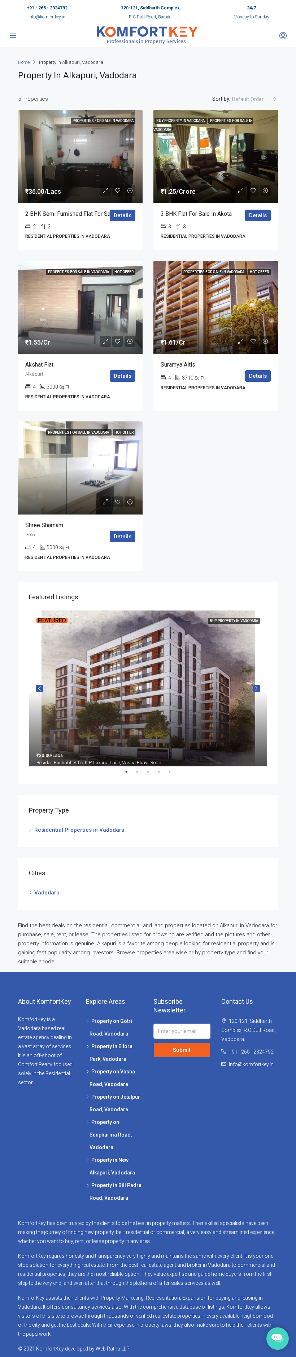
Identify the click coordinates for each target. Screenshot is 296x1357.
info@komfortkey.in (47, 16)
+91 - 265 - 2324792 (47, 7)
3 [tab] (151, 771)
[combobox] (254, 99)
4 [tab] (162, 771)
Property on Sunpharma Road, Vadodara (111, 1134)
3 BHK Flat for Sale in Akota (196, 213)
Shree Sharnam (44, 525)
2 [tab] (140, 771)
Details (122, 215)
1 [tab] (130, 771)
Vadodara (47, 892)
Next (256, 688)
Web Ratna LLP (113, 1349)
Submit (182, 1050)
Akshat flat (39, 364)
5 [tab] (173, 771)
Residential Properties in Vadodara (79, 830)
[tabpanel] (148, 690)
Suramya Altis (178, 364)
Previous (39, 688)
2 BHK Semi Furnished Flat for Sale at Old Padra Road (94, 213)
